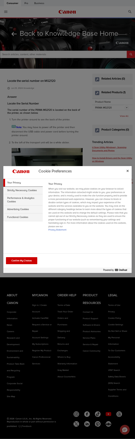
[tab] (23, 183)
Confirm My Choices (21, 260)
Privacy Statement (57, 229)
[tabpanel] (88, 208)
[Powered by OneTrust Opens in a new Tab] (116, 271)
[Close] (127, 171)
